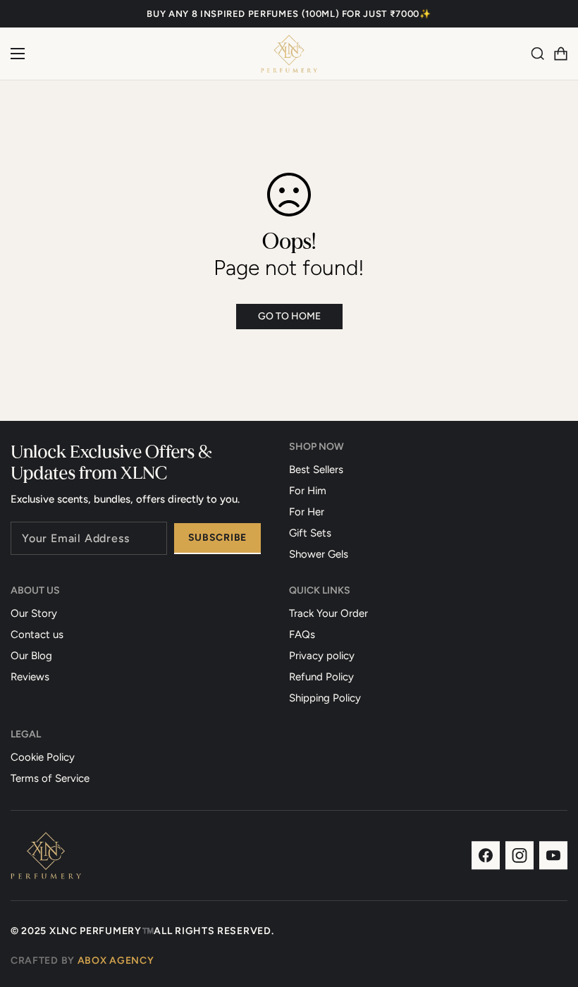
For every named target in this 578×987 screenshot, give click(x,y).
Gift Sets (310, 533)
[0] (560, 54)
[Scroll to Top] (550, 910)
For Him (307, 490)
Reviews (30, 676)
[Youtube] (553, 855)
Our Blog (31, 655)
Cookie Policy (43, 757)
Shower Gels (318, 554)
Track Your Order (328, 613)
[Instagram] (519, 855)
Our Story (34, 613)
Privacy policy (322, 655)
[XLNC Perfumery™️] (289, 53)
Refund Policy (321, 676)
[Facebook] (486, 855)
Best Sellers (316, 469)
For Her (306, 511)
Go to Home (289, 316)
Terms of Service (50, 778)
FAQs (302, 634)
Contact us (37, 634)
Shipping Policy (325, 698)
